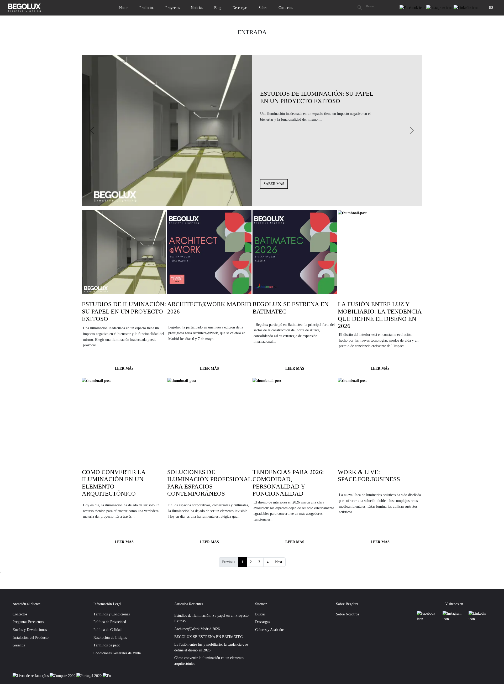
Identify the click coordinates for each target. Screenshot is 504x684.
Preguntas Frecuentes (28, 622)
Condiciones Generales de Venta (117, 653)
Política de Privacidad (109, 622)
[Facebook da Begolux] (413, 7)
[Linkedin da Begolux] (466, 7)
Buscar (260, 614)
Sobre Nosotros (347, 614)
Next (278, 562)
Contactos (286, 8)
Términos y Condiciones (111, 614)
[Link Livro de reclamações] (31, 675)
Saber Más (274, 184)
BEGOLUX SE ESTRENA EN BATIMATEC (208, 637)
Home (123, 8)
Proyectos (172, 8)
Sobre (263, 8)
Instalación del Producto (31, 637)
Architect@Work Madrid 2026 (197, 629)
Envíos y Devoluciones (30, 630)
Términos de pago (106, 645)
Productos (146, 8)
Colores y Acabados (269, 630)
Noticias (197, 8)
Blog (217, 8)
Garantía (19, 645)
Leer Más (124, 368)
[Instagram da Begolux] (440, 7)
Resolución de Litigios (110, 637)
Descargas (240, 8)
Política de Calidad (107, 630)
